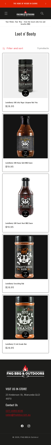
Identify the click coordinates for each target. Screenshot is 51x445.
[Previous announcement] (5, 4)
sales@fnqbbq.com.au (18, 415)
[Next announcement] (45, 4)
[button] (6, 13)
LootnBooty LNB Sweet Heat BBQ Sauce (19, 223)
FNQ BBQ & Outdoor (29, 437)
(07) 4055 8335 (14, 411)
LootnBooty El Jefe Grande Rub (15, 344)
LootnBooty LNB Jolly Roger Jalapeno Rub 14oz (21, 102)
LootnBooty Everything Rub (14, 284)
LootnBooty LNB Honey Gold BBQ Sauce (19, 163)
